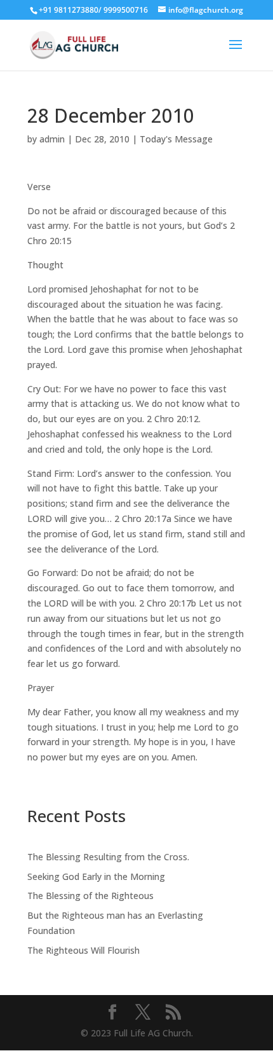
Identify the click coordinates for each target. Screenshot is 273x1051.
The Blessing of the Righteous (90, 896)
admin (52, 139)
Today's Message (176, 139)
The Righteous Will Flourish (83, 950)
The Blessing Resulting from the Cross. (108, 857)
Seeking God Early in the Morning (96, 876)
